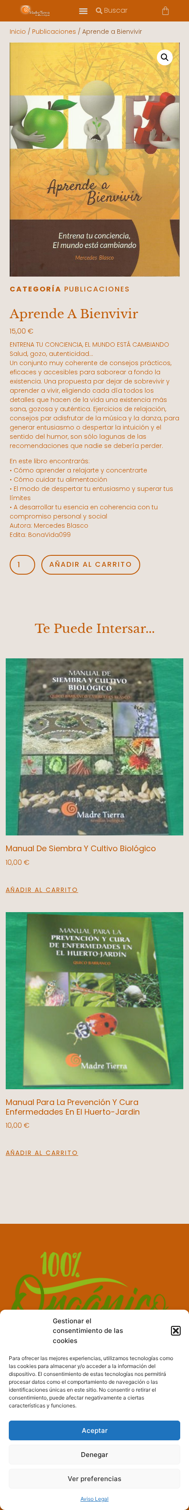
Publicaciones (54, 31)
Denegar (94, 1454)
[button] (175, 1330)
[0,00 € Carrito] (165, 10)
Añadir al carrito (90, 564)
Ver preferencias (94, 1478)
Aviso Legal (94, 1499)
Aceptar (95, 1430)
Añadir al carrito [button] (42, 890)
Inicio (18, 31)
